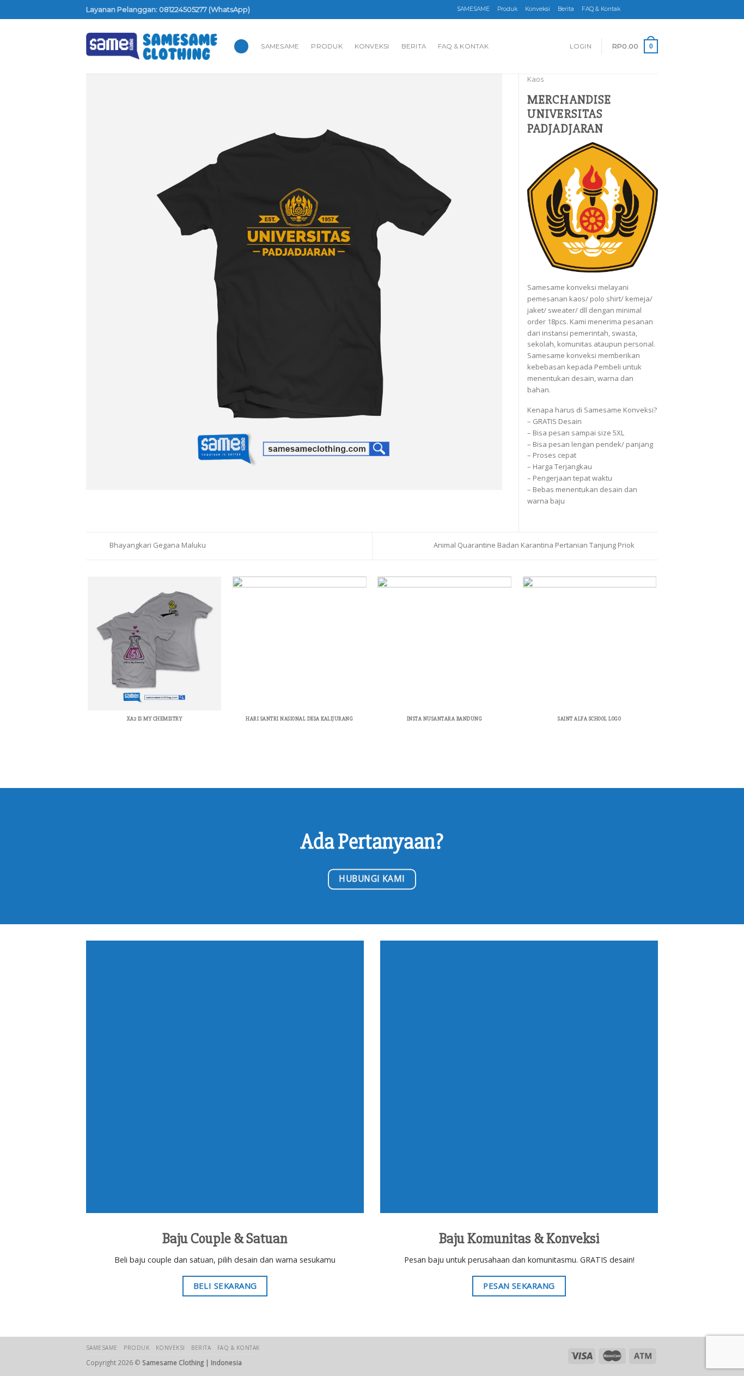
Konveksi (537, 9)
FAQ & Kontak (601, 9)
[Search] (241, 46)
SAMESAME (473, 9)
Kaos (535, 79)
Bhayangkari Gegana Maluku (157, 545)
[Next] (656, 665)
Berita (566, 9)
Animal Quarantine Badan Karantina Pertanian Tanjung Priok (535, 545)
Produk (507, 9)
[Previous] (88, 665)
